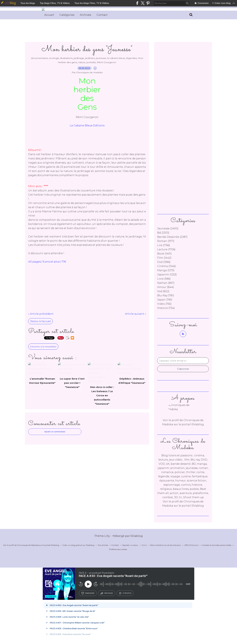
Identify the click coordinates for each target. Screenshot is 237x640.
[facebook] (137, 3)
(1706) (166, 249)
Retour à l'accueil (40, 321)
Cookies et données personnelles (216, 545)
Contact (102, 14)
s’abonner (89, 593)
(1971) (165, 241)
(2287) (172, 236)
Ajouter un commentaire (54, 432)
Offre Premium (191, 545)
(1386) (163, 262)
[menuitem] (49, 15)
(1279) (165, 270)
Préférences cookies (118, 549)
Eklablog (136, 535)
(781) (165, 295)
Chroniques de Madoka (28, 545)
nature (81, 62)
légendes (131, 58)
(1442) (164, 257)
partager (108, 593)
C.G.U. (144, 545)
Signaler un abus (130, 545)
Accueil (49, 14)
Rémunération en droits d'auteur (165, 545)
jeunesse (101, 58)
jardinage (79, 58)
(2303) (163, 232)
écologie (54, 58)
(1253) (167, 274)
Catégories (66, 14)
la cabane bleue (116, 58)
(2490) (167, 228)
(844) (165, 287)
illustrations (66, 58)
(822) (163, 291)
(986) (164, 278)
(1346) (166, 266)
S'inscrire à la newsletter (43, 346)
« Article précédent (41, 313)
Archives (85, 14)
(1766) (163, 245)
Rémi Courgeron (106, 62)
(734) (166, 308)
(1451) (164, 253)
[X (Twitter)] (143, 3)
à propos (127, 593)
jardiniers (90, 58)
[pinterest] (148, 3)
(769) (164, 299)
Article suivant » (135, 313)
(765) (164, 303)
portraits (91, 62)
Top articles (103, 545)
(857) (165, 282)
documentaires (39, 58)
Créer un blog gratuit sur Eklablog (78, 545)
